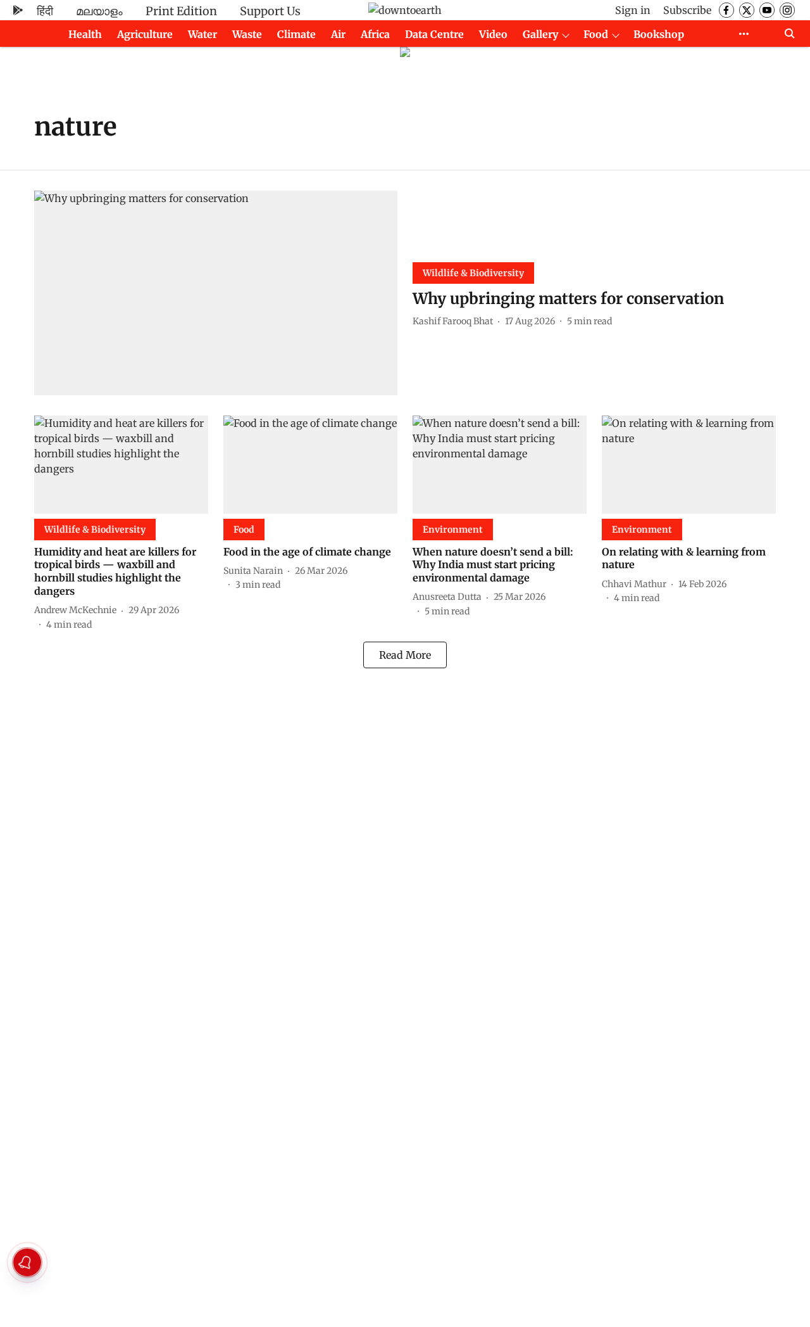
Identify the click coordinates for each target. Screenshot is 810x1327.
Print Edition (181, 11)
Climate (296, 34)
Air (338, 34)
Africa (375, 34)
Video (493, 34)
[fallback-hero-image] (215, 293)
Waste (247, 34)
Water (202, 34)
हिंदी (45, 11)
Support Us (270, 11)
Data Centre (434, 34)
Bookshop (658, 34)
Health (85, 34)
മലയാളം (99, 11)
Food (595, 34)
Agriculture (145, 34)
